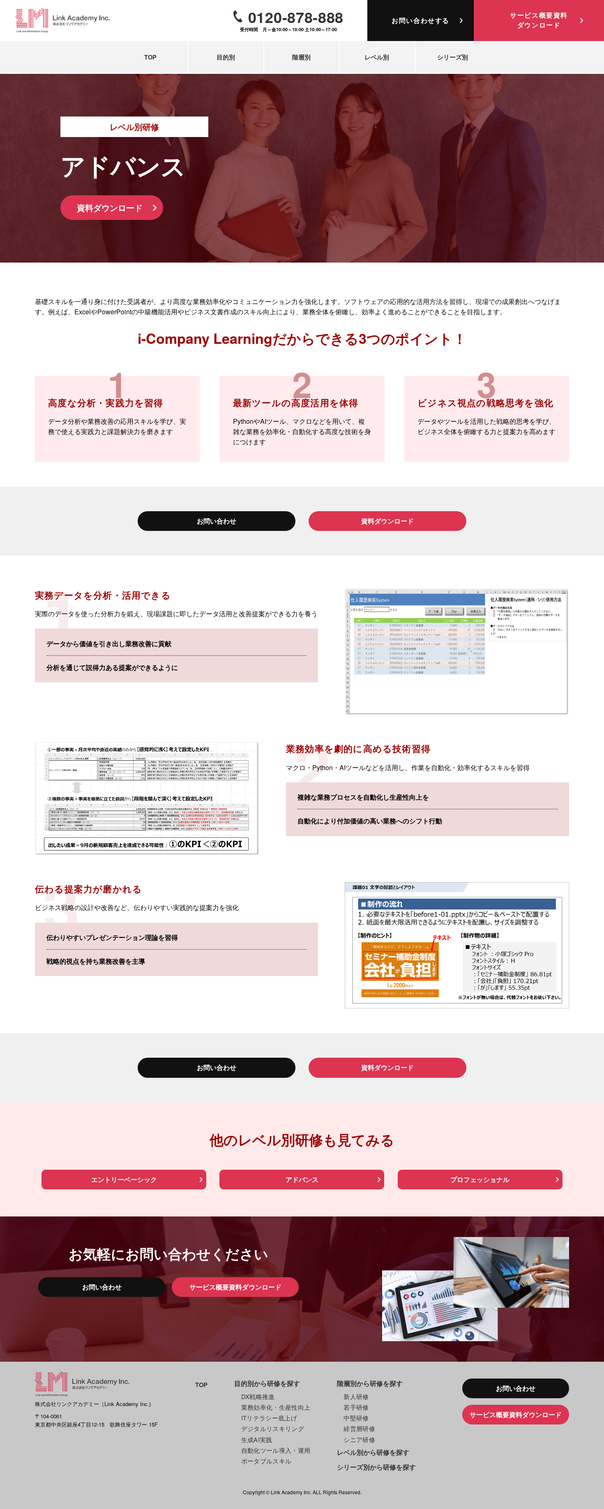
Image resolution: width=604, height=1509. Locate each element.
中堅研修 (356, 1417)
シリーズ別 (452, 57)
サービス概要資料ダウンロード (235, 1287)
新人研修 (356, 1396)
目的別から (267, 1383)
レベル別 (376, 57)
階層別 (301, 57)
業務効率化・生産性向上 (276, 1407)
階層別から (370, 1383)
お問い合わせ (216, 521)
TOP (150, 57)
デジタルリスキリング (272, 1428)
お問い (421, 20)
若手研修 (356, 1407)
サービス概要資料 (539, 20)
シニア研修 (359, 1439)
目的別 (226, 57)
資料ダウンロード (110, 207)
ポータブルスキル (266, 1460)
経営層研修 (359, 1428)
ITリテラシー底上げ (269, 1417)
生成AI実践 (256, 1439)
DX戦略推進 (258, 1396)
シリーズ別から (376, 1467)
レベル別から (373, 1452)
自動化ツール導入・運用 (276, 1450)
